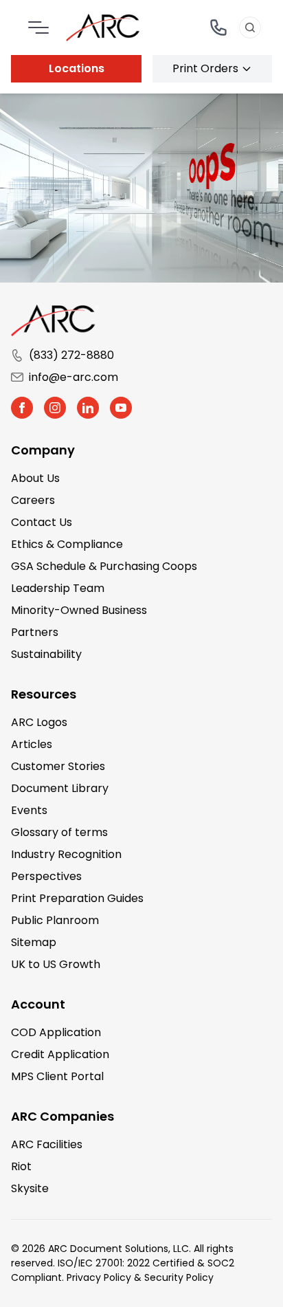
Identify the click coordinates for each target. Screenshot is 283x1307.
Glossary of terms (59, 832)
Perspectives (46, 876)
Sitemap (33, 942)
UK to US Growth (55, 964)
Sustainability (46, 654)
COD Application (56, 1032)
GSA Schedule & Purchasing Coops (104, 566)
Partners (34, 632)
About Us (35, 478)
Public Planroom (55, 920)
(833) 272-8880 (71, 355)
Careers (33, 500)
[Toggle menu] (38, 27)
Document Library (60, 788)
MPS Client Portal (57, 1076)
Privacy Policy (99, 1277)
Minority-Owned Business (79, 610)
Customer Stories (58, 766)
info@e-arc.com (73, 377)
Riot (21, 1166)
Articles (31, 744)
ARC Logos (39, 722)
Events (29, 810)
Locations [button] (76, 68)
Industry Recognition (66, 854)
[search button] (250, 28)
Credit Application (60, 1054)
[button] (22, 408)
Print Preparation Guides (77, 898)
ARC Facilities (46, 1144)
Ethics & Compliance (67, 544)
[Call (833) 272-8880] (218, 27)
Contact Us (41, 522)
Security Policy (179, 1277)
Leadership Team (57, 588)
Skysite (30, 1188)
